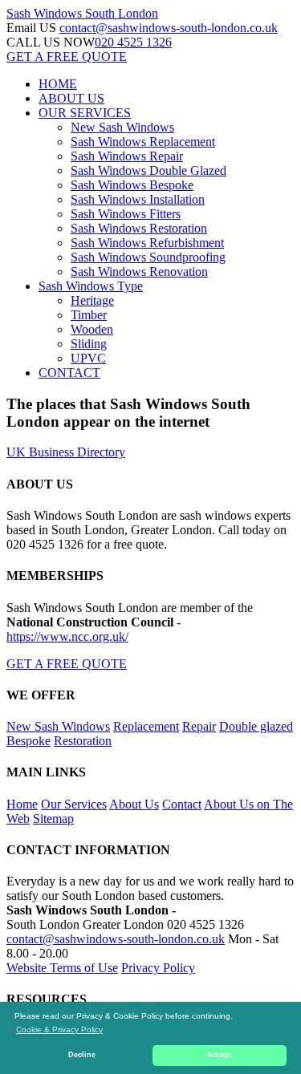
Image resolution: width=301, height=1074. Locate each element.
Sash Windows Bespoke (132, 185)
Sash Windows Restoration (139, 228)
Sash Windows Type (91, 286)
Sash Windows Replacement (143, 141)
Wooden (92, 329)
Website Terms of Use (62, 968)
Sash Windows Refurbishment (147, 242)
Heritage (92, 300)
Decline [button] (82, 1055)
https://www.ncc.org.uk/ (67, 636)
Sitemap (53, 818)
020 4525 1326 (133, 42)
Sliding (89, 344)
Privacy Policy (158, 968)
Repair (199, 726)
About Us (134, 804)
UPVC (88, 358)
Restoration (83, 741)
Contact (181, 804)
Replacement (146, 726)
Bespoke (28, 741)
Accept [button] (219, 1055)
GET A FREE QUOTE (66, 56)
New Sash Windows (122, 127)
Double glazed (256, 726)
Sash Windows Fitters (126, 214)
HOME (58, 84)
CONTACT (69, 372)
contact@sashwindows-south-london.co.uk (168, 27)
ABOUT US (71, 98)
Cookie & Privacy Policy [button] (59, 1029)
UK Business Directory (65, 452)
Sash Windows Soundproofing (148, 257)
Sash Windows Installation (138, 199)
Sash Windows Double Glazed (148, 170)
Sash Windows (82, 13)
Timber (89, 315)
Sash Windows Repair (127, 156)
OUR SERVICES (85, 113)
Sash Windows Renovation (139, 271)
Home (22, 804)
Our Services (74, 804)
